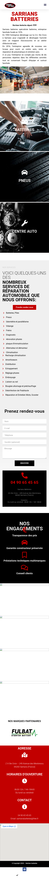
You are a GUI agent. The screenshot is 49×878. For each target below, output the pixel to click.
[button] (45, 5)
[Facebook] (24, 869)
